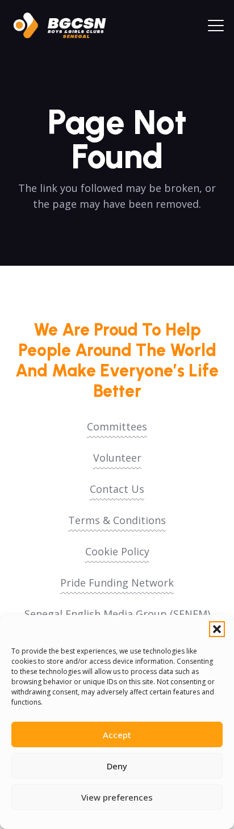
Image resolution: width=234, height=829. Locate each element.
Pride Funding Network (117, 582)
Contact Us (117, 489)
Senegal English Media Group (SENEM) (117, 614)
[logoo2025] (65, 25)
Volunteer (117, 457)
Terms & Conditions (117, 520)
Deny (117, 766)
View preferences (117, 797)
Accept (117, 734)
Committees (117, 426)
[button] (217, 629)
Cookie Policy (117, 551)
